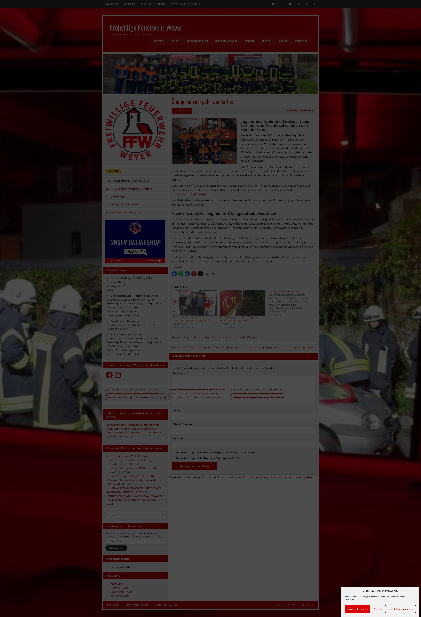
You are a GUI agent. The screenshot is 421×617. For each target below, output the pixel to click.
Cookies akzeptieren (357, 609)
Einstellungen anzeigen (401, 609)
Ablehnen (379, 609)
